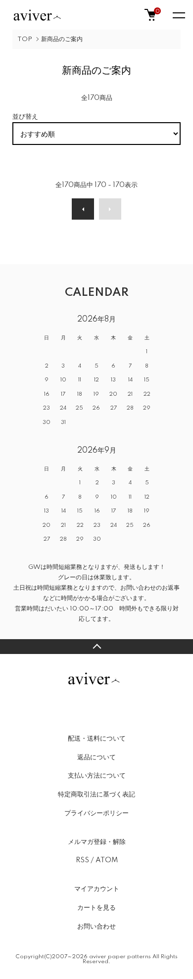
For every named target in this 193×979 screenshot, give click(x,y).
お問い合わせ (96, 926)
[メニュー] (178, 15)
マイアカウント (96, 889)
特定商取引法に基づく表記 (96, 794)
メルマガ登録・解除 (97, 842)
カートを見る (96, 907)
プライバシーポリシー (96, 813)
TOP (24, 39)
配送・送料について (97, 738)
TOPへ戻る (96, 646)
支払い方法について (97, 775)
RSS (82, 860)
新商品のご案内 (62, 39)
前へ (83, 209)
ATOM (107, 860)
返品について (96, 757)
